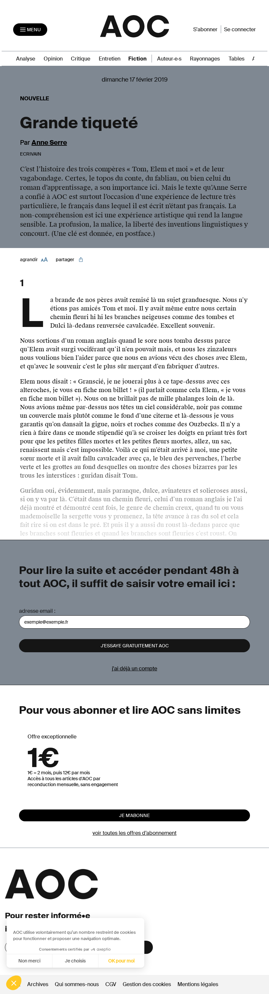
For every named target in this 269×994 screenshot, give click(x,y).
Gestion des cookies (147, 984)
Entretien (109, 58)
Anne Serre (49, 142)
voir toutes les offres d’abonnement (134, 833)
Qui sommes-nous (77, 984)
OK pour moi (121, 961)
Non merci (29, 961)
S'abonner (205, 29)
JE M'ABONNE (134, 815)
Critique (80, 58)
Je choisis (75, 961)
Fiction (137, 58)
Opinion (53, 58)
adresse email (36, 611)
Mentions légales (197, 984)
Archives (37, 984)
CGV (110, 984)
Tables (236, 58)
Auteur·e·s (169, 58)
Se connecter (240, 29)
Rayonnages (205, 58)
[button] (14, 983)
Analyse (25, 58)
